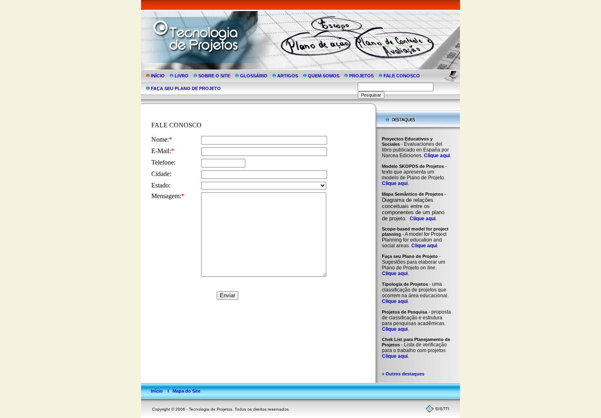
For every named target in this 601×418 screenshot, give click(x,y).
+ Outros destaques (403, 373)
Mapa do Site (186, 391)
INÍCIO (158, 75)
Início (157, 391)
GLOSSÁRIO (254, 75)
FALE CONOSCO (401, 75)
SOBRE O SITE (214, 75)
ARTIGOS (287, 75)
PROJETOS (361, 75)
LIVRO (181, 75)
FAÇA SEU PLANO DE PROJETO (185, 88)
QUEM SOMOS (324, 75)
